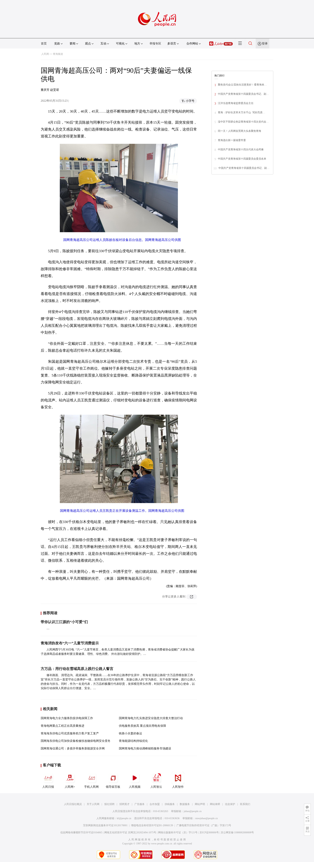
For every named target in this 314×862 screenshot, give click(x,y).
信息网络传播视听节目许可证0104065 (81, 832)
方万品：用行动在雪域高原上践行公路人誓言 (77, 669)
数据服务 (185, 804)
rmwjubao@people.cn (206, 818)
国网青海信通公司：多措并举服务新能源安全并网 (73, 748)
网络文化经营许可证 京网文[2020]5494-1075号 (130, 832)
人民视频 (134, 786)
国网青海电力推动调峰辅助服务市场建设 (145, 748)
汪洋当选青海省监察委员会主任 (235, 103)
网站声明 (200, 804)
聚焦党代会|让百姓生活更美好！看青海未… (242, 84)
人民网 (45, 54)
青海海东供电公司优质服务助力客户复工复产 (70, 733)
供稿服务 (170, 804)
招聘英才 (124, 804)
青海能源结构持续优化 (133, 740)
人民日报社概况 (73, 804)
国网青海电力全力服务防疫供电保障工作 (67, 718)
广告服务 (139, 804)
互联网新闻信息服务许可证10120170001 (105, 825)
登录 (265, 43)
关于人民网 (93, 804)
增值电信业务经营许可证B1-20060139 (152, 825)
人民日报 (48, 786)
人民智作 (178, 786)
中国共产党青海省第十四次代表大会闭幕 (241, 149)
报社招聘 (109, 804)
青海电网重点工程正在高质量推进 (62, 725)
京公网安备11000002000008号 (237, 832)
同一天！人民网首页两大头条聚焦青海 (239, 131)
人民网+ (70, 786)
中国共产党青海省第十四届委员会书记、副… (243, 94)
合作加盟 (155, 804)
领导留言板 (113, 786)
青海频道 (58, 54)
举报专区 (155, 43)
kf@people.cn (124, 818)
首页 (44, 43)
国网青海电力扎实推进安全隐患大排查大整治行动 (151, 718)
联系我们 (245, 804)
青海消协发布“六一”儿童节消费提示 (70, 643)
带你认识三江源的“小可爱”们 (64, 622)
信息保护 (230, 804)
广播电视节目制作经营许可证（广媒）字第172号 (203, 825)
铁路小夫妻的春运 (130, 733)
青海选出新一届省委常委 (232, 140)
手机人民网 (91, 786)
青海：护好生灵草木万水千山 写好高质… (241, 112)
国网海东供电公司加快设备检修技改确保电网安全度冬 (75, 740)
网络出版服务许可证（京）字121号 (178, 832)
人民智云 (156, 786)
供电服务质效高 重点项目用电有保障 (142, 725)
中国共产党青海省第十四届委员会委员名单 (242, 158)
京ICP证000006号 (209, 832)
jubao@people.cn (193, 811)
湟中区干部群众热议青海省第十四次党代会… (243, 121)
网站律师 (215, 804)
